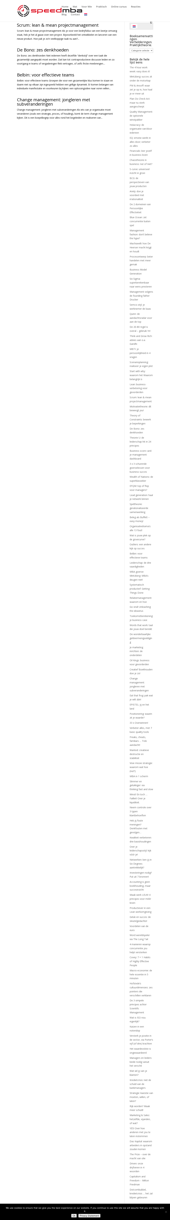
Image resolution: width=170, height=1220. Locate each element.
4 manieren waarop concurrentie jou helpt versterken (140, 948)
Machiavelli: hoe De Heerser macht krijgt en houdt (141, 247)
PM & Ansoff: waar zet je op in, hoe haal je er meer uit (141, 89)
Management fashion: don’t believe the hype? (141, 234)
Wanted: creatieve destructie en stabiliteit (139, 754)
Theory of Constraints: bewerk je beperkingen (140, 419)
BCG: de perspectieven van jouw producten (139, 182)
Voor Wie (87, 6)
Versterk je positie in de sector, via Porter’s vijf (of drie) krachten (141, 1039)
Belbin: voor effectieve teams (45, 75)
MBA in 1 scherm (139, 776)
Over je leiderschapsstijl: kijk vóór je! (140, 850)
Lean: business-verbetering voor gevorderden (138, 388)
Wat (75, 6)
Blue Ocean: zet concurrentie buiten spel (140, 221)
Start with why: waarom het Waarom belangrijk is (141, 375)
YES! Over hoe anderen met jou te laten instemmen (140, 1132)
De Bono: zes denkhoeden (43, 50)
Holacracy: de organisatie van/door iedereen (141, 128)
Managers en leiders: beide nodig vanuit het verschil (141, 1061)
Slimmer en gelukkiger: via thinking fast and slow (141, 785)
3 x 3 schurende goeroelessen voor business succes (140, 467)
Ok (74, 1215)
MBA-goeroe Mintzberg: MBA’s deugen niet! (139, 575)
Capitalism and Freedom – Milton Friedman (139, 1180)
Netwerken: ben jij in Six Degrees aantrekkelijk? (141, 863)
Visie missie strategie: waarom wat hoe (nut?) (141, 767)
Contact (75, 14)
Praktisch (101, 6)
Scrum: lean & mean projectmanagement (58, 25)
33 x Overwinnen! (139, 722)
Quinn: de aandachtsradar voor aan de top (141, 317)
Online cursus (119, 6)
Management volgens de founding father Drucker (141, 295)
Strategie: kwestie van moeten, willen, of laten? (141, 1097)
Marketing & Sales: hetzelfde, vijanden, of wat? (140, 1119)
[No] (166, 1212)
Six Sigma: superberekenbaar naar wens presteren (141, 282)
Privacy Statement (89, 1215)
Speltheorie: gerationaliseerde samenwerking (139, 508)
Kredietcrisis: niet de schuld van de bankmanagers (140, 1084)
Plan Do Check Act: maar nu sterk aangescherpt (140, 102)
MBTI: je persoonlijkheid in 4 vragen (140, 353)
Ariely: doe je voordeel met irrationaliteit (137, 195)
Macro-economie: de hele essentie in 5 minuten (141, 974)
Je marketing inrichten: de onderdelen (136, 651)
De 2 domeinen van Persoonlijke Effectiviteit (140, 208)
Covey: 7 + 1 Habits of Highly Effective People (140, 961)
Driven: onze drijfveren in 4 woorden (137, 1167)
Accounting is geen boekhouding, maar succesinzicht (140, 885)
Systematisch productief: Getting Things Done (140, 588)
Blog (64, 14)
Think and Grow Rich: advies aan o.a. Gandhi (141, 340)
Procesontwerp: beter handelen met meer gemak (141, 260)
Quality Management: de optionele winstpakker (141, 115)
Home (65, 6)
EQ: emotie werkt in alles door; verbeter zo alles (140, 141)
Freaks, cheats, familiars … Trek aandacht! (138, 741)
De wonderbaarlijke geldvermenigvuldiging (141, 638)
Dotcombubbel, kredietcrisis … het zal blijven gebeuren (141, 1193)
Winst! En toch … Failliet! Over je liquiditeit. (138, 798)
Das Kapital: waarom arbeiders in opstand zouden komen (141, 1145)
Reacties (135, 6)
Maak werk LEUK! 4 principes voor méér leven (140, 898)
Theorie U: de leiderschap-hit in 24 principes (140, 441)
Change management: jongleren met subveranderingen (53, 102)
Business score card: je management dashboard (141, 454)
